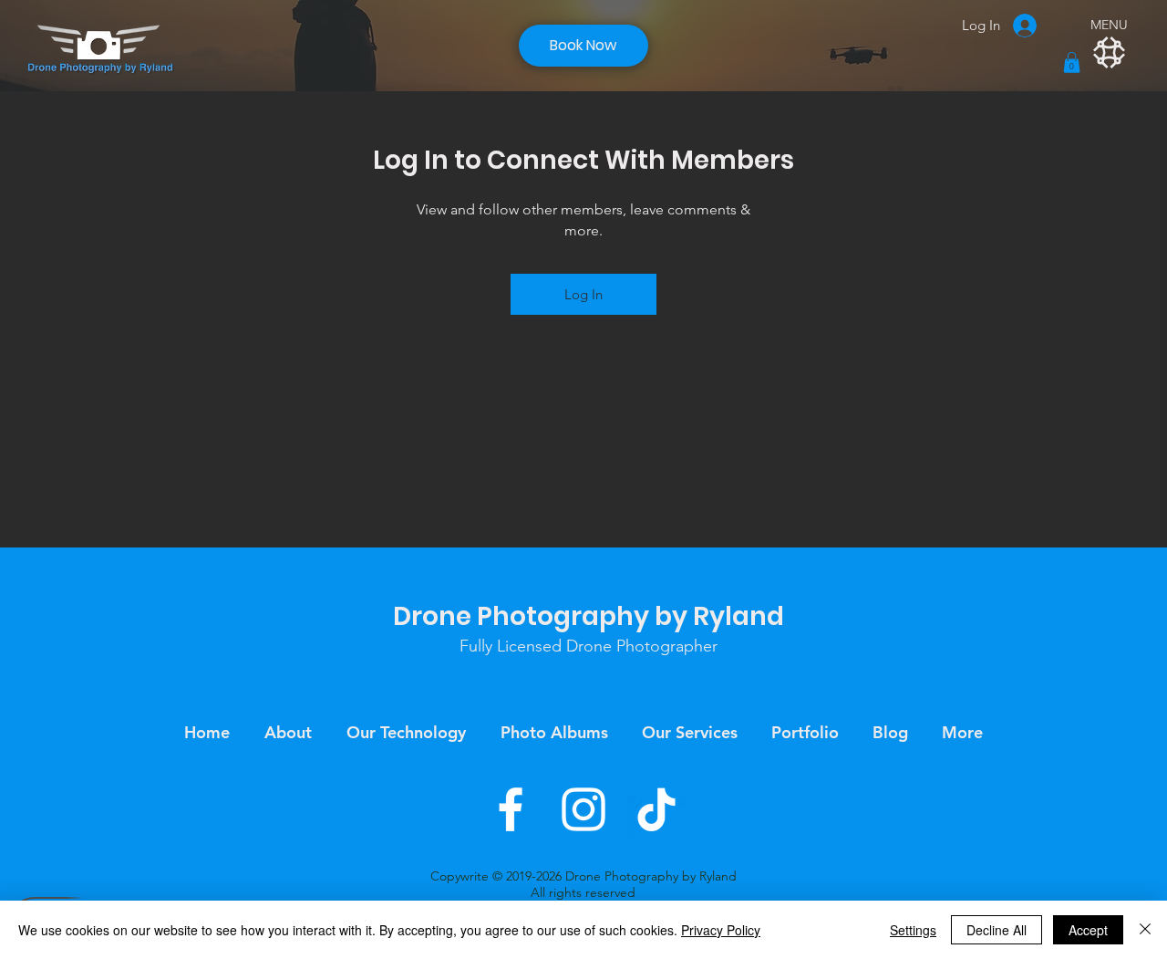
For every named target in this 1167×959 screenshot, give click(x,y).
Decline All (996, 930)
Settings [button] (913, 930)
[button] (1071, 62)
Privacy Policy (720, 930)
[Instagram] (583, 809)
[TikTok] (656, 809)
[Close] (1145, 929)
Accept (1088, 930)
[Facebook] (510, 809)
